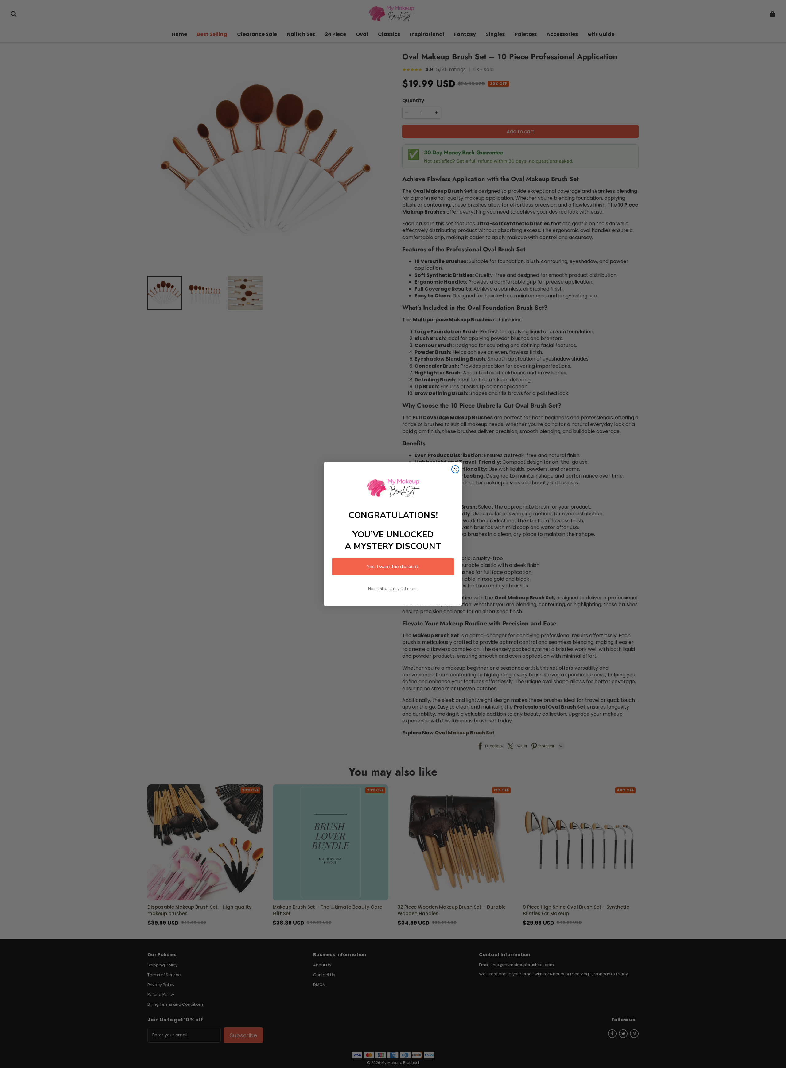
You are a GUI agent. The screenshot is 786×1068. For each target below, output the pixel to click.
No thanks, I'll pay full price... (393, 588)
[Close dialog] (455, 469)
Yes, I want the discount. (393, 566)
